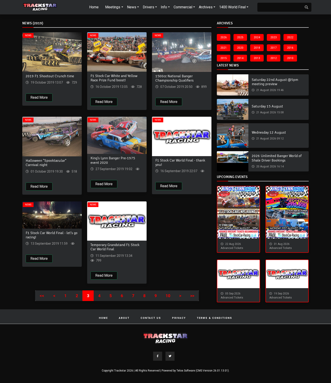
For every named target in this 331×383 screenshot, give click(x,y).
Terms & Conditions (214, 318)
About (124, 318)
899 (204, 87)
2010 (290, 58)
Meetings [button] (112, 7)
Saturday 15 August (267, 106)
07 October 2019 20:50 (176, 87)
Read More (39, 97)
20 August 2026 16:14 (270, 166)
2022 (290, 37)
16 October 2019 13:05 (111, 87)
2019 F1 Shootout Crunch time (50, 76)
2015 (223, 58)
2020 (240, 47)
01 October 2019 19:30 (46, 171)
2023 (273, 37)
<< (42, 295)
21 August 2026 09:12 (270, 138)
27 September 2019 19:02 (113, 169)
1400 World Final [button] (232, 7)
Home (94, 7)
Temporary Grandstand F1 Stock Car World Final (115, 247)
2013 (257, 58)
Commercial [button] (183, 7)
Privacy (179, 318)
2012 (273, 58)
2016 (290, 47)
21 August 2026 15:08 (270, 112)
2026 (223, 37)
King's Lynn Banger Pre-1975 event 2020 (113, 160)
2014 (240, 58)
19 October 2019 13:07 (46, 82)
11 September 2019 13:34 (113, 256)
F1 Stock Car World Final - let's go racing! (51, 235)
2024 (257, 37)
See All (206, 24)
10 (168, 295)
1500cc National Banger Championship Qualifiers (174, 78)
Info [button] (164, 7)
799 (98, 260)
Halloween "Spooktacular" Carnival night (46, 162)
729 (74, 82)
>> (192, 295)
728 (139, 87)
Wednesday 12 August (269, 132)
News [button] (131, 7)
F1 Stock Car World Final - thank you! (180, 162)
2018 (257, 47)
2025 (240, 37)
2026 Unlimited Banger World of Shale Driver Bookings (277, 158)
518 (74, 171)
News (28, 35)
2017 (273, 47)
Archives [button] (206, 7)
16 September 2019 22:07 (178, 171)
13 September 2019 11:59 (49, 243)
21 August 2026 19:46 (270, 90)
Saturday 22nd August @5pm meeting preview (275, 82)
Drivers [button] (148, 7)
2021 (223, 47)
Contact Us (151, 318)
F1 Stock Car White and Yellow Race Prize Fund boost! (114, 78)
